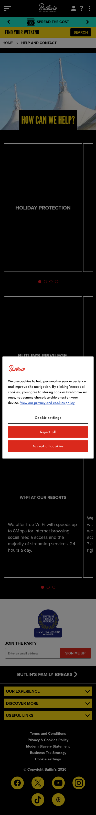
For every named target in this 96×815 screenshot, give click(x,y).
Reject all (48, 432)
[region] (47, 407)
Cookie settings (48, 417)
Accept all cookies (48, 446)
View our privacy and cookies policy (47, 402)
